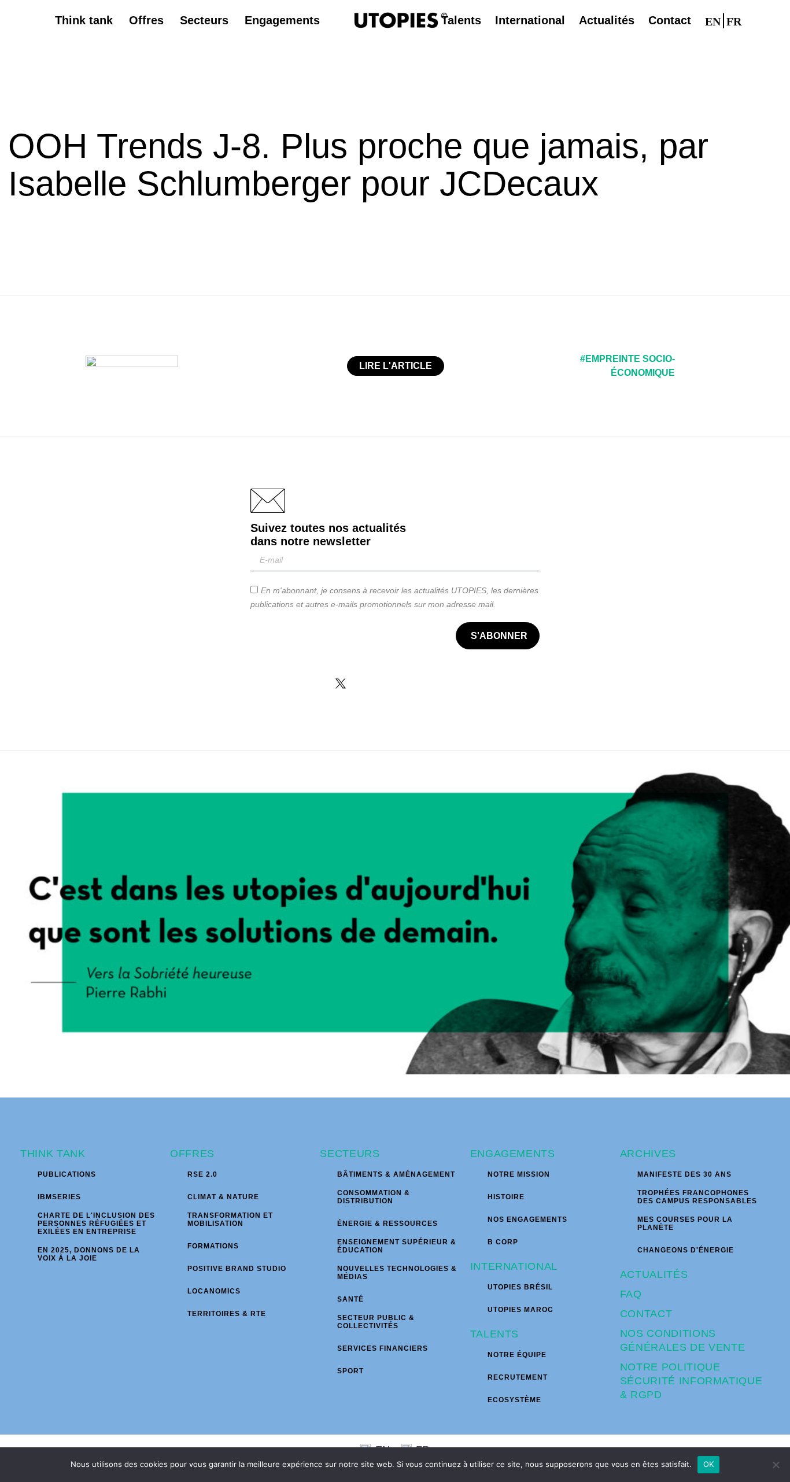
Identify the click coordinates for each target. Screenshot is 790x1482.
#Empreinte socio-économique (627, 366)
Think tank (53, 1153)
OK (708, 1464)
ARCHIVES (648, 1153)
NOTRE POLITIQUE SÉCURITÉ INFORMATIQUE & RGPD (691, 1380)
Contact (646, 1314)
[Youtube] (450, 683)
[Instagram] (377, 683)
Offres (192, 1153)
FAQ (631, 1294)
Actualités (654, 1274)
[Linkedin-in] (413, 683)
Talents (494, 1334)
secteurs (349, 1153)
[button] (759, 20)
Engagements (512, 1153)
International (514, 1266)
